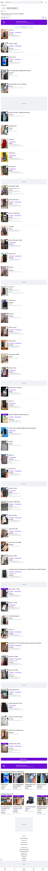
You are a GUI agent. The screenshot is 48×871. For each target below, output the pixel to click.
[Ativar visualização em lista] (42, 18)
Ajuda (24, 836)
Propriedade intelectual (24, 851)
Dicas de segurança (24, 838)
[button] (24, 2)
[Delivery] (4, 22)
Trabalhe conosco (24, 854)
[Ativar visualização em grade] (45, 18)
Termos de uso (24, 847)
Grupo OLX (24, 856)
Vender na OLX (24, 842)
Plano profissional (24, 844)
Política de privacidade (24, 849)
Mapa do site (24, 853)
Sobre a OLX (24, 840)
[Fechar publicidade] (1, 859)
